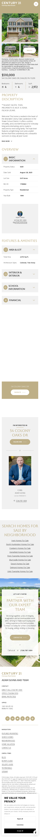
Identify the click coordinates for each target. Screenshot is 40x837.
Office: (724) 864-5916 (10, 693)
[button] (20, 637)
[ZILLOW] (27, 718)
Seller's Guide (7, 764)
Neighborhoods (8, 741)
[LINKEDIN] (12, 718)
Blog (4, 757)
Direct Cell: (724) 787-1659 (12, 690)
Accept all (20, 831)
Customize (20, 825)
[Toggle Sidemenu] (36, 4)
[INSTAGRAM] (7, 718)
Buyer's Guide (7, 761)
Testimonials (7, 768)
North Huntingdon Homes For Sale (20, 544)
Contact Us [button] (6, 748)
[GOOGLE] (32, 718)
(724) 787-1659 (21, 220)
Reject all (20, 819)
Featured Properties (10, 733)
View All (29, 50)
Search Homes (7, 737)
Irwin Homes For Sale (20, 540)
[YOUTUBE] (17, 718)
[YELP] (22, 718)
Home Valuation (8, 744)
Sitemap (5, 771)
